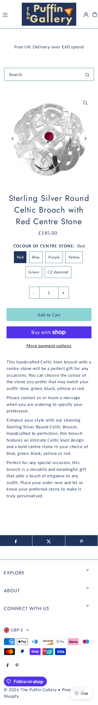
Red (20, 257)
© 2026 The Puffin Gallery (30, 689)
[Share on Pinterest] (81, 540)
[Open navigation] (9, 14)
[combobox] (49, 74)
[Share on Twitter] (48, 540)
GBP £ (17, 629)
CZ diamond (58, 272)
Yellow (74, 257)
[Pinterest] (17, 665)
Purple (54, 257)
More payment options (48, 345)
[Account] (86, 14)
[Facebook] (8, 665)
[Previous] (13, 139)
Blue (36, 257)
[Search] (87, 74)
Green (33, 272)
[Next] (85, 139)
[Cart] (95, 14)
